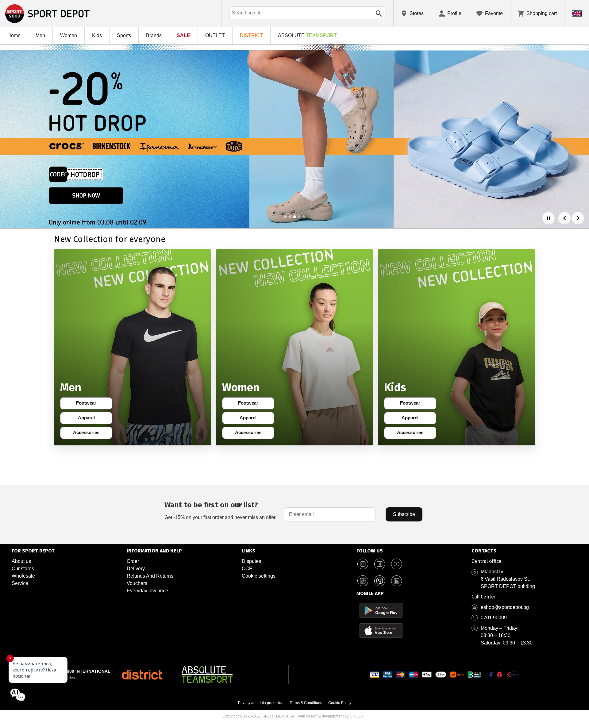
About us (21, 561)
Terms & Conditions (306, 703)
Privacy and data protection (260, 703)
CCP (247, 568)
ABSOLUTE (307, 35)
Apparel (90, 419)
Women (68, 35)
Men (40, 35)
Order (133, 561)
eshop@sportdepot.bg (505, 607)
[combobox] (307, 12)
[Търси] (379, 13)
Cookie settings (258, 576)
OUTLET (215, 35)
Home (14, 35)
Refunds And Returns (150, 576)
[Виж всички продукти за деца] (456, 347)
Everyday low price (147, 590)
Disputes (251, 561)
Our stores (23, 568)
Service (20, 583)
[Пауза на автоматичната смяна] (548, 218)
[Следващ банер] (578, 218)
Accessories (88, 433)
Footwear (89, 404)
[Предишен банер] (564, 218)
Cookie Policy (339, 703)
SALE (183, 35)
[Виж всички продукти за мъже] (132, 347)
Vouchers (137, 583)
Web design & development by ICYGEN (331, 716)
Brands (154, 35)
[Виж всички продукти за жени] (294, 347)
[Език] (576, 13)
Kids (97, 35)
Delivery (136, 568)
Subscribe (404, 514)
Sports (124, 35)
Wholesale (23, 576)
